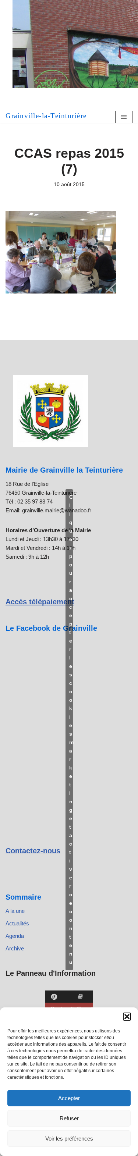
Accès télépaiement (40, 602)
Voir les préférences (69, 1138)
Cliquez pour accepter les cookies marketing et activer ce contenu (71, 729)
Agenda (15, 936)
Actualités (17, 923)
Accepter (69, 1098)
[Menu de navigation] (123, 117)
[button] (127, 1016)
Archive (15, 948)
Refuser (69, 1118)
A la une (15, 911)
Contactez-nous (33, 851)
